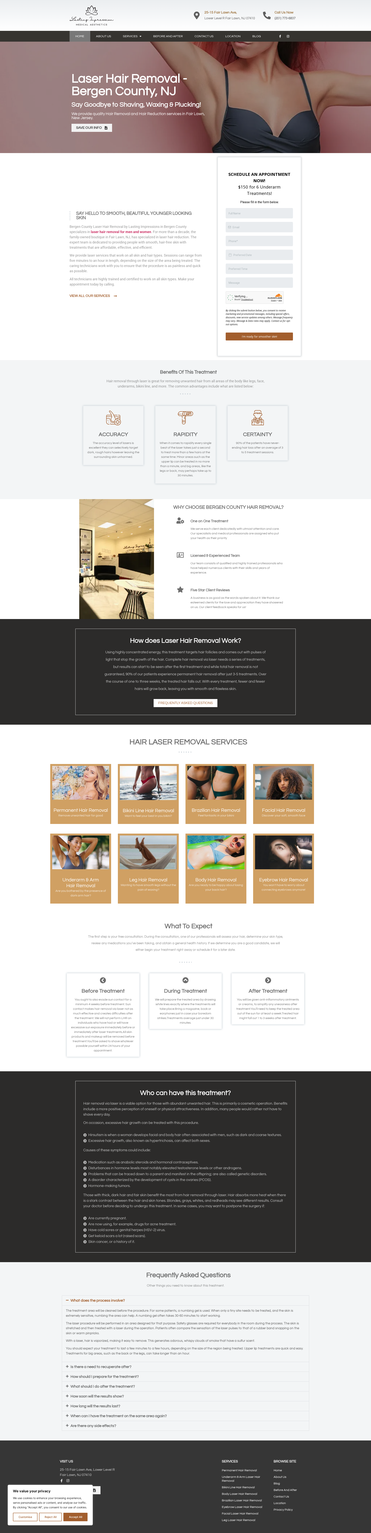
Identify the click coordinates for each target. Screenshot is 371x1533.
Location (233, 36)
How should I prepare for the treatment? (105, 1398)
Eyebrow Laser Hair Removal (242, 1528)
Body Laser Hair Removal (239, 1514)
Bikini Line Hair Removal (148, 831)
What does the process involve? (98, 1321)
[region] (50, 1505)
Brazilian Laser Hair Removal (242, 1521)
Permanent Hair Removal (81, 831)
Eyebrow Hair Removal (283, 900)
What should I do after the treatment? (103, 1407)
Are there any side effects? (93, 1447)
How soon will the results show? (97, 1417)
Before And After (168, 36)
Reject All (50, 1517)
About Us (103, 36)
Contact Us (204, 36)
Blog (256, 36)
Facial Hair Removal (283, 831)
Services (130, 36)
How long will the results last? (95, 1427)
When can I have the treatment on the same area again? (119, 1437)
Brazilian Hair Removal (216, 831)
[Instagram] (288, 36)
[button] (185, 1321)
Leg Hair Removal (148, 900)
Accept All (75, 1517)
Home (79, 36)
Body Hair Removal (216, 900)
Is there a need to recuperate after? (101, 1388)
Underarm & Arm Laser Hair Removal (241, 1499)
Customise (25, 1517)
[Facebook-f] (280, 36)
